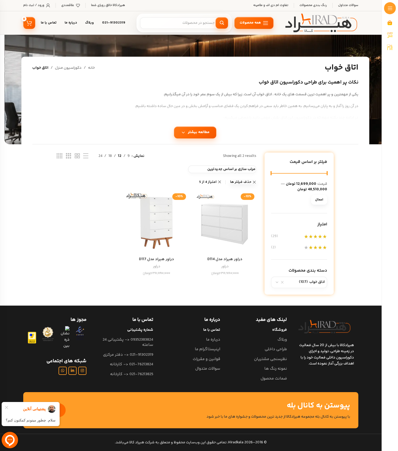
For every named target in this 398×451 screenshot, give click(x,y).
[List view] (85, 156)
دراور (225, 266)
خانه (91, 68)
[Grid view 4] (59, 156)
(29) (274, 236)
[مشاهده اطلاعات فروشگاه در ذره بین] (64, 337)
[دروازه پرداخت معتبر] (32, 338)
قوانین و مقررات (206, 359)
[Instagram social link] (82, 371)
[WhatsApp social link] (63, 371)
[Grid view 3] (68, 156)
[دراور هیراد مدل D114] (224, 222)
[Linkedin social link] (72, 371)
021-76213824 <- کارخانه (131, 364)
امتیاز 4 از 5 (208, 182)
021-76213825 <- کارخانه (131, 374)
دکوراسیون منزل (68, 68)
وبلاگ (282, 340)
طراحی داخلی (276, 349)
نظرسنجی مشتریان (270, 359)
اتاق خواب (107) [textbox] (312, 282)
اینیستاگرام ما (207, 349)
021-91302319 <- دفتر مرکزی (128, 355)
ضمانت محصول (274, 378)
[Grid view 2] (77, 156)
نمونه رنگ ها (275, 369)
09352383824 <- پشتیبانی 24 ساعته (128, 342)
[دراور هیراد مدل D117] (156, 222)
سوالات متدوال (207, 369)
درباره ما (213, 340)
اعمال (319, 199)
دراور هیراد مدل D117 (156, 259)
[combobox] (299, 282)
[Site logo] (321, 23)
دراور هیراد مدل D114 (224, 259)
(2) (273, 247)
